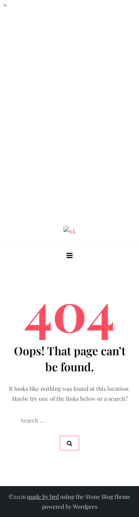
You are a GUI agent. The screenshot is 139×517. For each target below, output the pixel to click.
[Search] (69, 443)
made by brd (43, 496)
